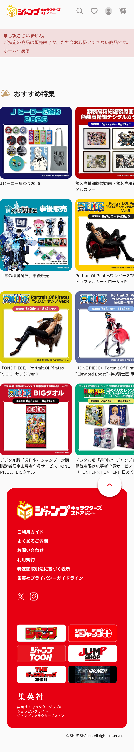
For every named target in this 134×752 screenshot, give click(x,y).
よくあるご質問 (32, 540)
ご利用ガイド (30, 531)
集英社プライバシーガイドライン (50, 578)
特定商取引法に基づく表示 (43, 568)
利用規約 (26, 559)
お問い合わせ (30, 550)
